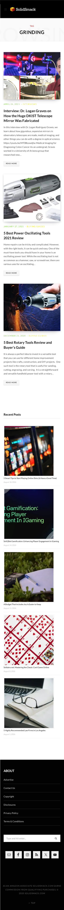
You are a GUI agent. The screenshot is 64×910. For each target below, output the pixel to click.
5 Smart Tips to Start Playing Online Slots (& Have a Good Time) (30, 478)
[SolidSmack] (23, 9)
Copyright (9, 796)
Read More (11, 163)
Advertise (8, 779)
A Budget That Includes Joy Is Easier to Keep (22, 604)
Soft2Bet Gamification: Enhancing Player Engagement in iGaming (31, 541)
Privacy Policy (11, 813)
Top (33, 903)
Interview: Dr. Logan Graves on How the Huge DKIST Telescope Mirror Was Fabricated (28, 116)
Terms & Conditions (14, 821)
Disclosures (10, 804)
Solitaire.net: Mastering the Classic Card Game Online (26, 667)
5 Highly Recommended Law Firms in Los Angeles (24, 730)
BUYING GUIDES (36, 226)
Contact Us (9, 788)
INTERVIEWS (30, 104)
